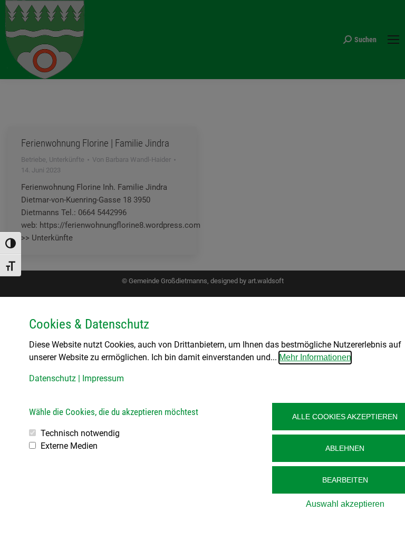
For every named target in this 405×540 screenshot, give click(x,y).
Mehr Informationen (315, 357)
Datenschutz (52, 378)
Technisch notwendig (80, 433)
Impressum (103, 378)
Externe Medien (69, 446)
